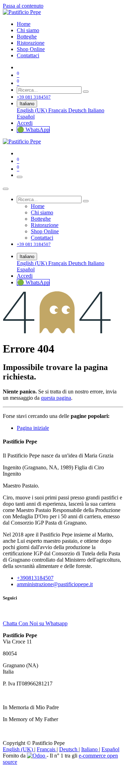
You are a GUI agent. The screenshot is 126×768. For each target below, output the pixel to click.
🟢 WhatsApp (33, 130)
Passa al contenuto (23, 6)
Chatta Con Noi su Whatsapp (35, 623)
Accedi (25, 123)
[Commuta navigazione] (19, 177)
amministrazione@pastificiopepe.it (55, 584)
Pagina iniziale (33, 428)
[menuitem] (23, 24)
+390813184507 (35, 578)
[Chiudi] (5, 189)
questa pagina (56, 398)
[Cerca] (86, 92)
